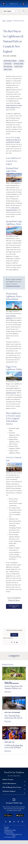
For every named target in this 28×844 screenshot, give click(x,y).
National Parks (18, 63)
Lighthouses (7, 63)
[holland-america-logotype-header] (14, 3)
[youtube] (9, 821)
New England (8, 66)
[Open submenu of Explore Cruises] (24, 781)
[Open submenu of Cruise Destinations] (24, 785)
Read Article (7, 691)
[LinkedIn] (17, 642)
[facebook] (5, 821)
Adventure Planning (10, 61)
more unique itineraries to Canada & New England (14, 105)
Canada (21, 61)
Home (3, 20)
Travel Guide (8, 69)
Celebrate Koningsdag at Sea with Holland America (13, 746)
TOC (13, 742)
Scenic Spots (18, 66)
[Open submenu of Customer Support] (24, 793)
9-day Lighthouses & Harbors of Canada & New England (13, 140)
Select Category (7, 11)
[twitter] (14, 821)
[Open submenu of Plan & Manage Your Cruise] (24, 789)
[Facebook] (11, 642)
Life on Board (16, 712)
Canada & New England (13, 286)
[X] (14, 642)
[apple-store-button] (19, 814)
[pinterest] (18, 821)
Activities (9, 20)
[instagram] (22, 821)
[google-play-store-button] (8, 814)
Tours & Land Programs (11, 683)
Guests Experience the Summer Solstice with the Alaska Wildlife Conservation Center (13, 687)
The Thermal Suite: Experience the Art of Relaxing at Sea (13, 717)
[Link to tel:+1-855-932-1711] (23, 3)
